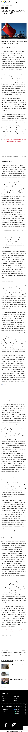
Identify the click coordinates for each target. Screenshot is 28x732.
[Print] (13, 19)
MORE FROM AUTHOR (19, 660)
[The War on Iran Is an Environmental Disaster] (5, 666)
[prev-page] (2, 686)
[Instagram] (14, 725)
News (7, 5)
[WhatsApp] (9, 19)
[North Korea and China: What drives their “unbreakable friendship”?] (5, 681)
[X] (6, 19)
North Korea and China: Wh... (18, 679)
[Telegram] (16, 19)
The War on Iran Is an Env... (17, 665)
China (10, 5)
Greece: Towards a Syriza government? (20, 653)
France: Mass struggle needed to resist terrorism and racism (6, 654)
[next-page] (5, 686)
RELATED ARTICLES (7, 660)
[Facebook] (2, 19)
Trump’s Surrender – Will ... (17, 672)
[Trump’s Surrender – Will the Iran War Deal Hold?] (5, 673)
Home (2, 5)
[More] (20, 19)
